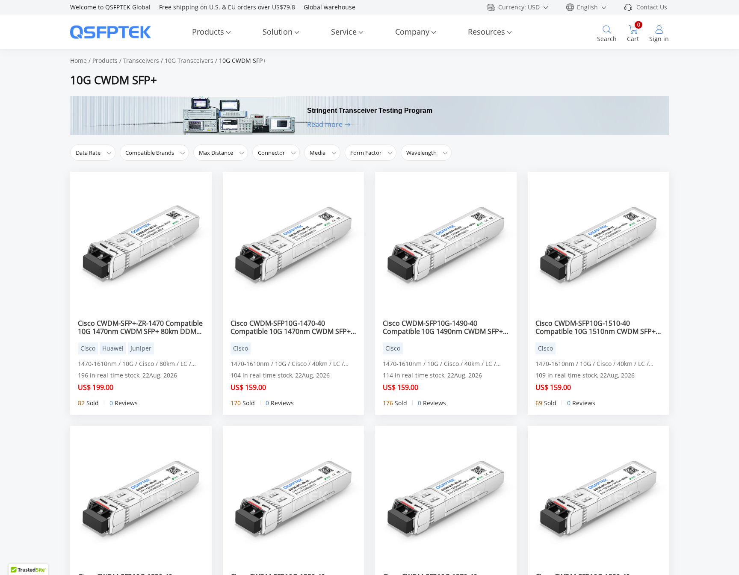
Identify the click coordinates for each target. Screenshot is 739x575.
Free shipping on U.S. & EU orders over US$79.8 (231, 7)
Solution (278, 32)
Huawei (113, 348)
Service (344, 32)
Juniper (140, 348)
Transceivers (141, 60)
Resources (486, 32)
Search (607, 39)
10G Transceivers (189, 60)
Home (78, 60)
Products (208, 32)
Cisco (87, 348)
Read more (325, 124)
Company (412, 32)
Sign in (659, 39)
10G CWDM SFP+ (242, 60)
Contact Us (651, 7)
